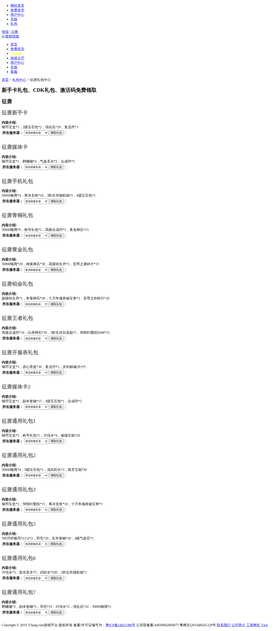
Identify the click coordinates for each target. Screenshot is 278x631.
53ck (264, 625)
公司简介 (238, 625)
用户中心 (17, 14)
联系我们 (224, 625)
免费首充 (17, 10)
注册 (14, 32)
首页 (13, 44)
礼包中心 (19, 80)
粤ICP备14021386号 (120, 625)
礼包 (13, 24)
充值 (13, 19)
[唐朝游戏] (10, 36)
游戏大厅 (17, 58)
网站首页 (17, 5)
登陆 (5, 32)
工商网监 (253, 625)
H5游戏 (16, 53)
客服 (13, 72)
